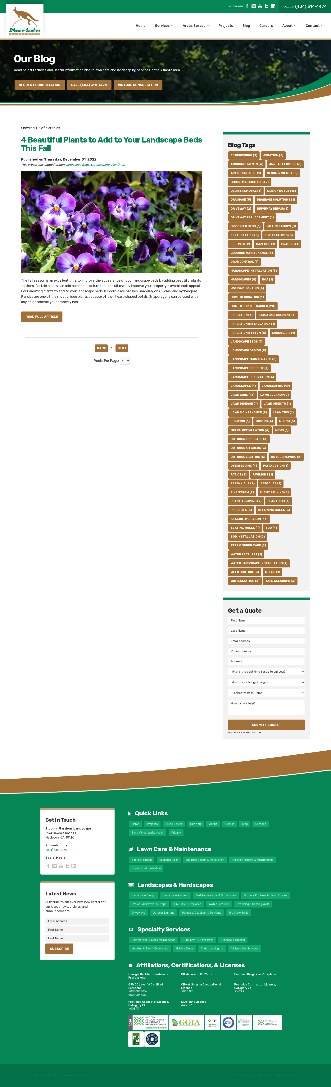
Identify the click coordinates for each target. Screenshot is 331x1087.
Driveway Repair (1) (272, 208)
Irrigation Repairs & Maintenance (252, 860)
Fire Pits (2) (240, 244)
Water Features (219, 904)
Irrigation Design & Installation (205, 860)
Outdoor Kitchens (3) (248, 448)
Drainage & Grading (233, 940)
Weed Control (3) (245, 572)
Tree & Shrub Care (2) (248, 545)
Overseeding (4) (244, 465)
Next (121, 348)
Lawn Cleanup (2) (274, 395)
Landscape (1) (283, 332)
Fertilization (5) (245, 235)
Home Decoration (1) (247, 297)
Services (162, 25)
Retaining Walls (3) (274, 510)
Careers (266, 25)
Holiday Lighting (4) (247, 288)
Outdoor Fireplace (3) (249, 439)
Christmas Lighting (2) (250, 182)
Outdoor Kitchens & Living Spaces (265, 895)
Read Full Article (41, 317)
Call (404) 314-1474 (89, 85)
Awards (229, 824)
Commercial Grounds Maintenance (153, 940)
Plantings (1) (278, 501)
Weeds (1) (272, 572)
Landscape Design (143, 895)
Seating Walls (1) (245, 528)
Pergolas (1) (271, 483)
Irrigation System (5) (248, 332)
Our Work (196, 824)
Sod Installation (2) (248, 536)
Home (141, 25)
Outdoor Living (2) (286, 457)
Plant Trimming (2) (246, 501)
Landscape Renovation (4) (252, 377)
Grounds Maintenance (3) (252, 253)
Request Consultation (39, 85)
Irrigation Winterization (146, 868)
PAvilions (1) (262, 474)
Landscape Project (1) (249, 368)
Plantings (118, 164)
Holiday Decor (184, 948)
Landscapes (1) (243, 386)
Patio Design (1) (275, 465)
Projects (226, 25)
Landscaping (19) (276, 386)
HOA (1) (267, 279)
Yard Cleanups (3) (280, 581)
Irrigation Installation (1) (253, 323)
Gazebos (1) (265, 244)
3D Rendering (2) (244, 155)
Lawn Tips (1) (283, 412)
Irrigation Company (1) (276, 315)
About (287, 25)
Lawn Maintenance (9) (249, 412)
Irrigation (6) (241, 315)
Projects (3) (241, 510)
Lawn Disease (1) (244, 403)
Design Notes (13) (281, 191)
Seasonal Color (168, 860)
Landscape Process (175, 895)
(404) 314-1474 (56, 850)
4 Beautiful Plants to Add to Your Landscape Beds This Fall (111, 144)
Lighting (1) (240, 421)
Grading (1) (290, 244)
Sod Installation (142, 860)
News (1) (281, 430)
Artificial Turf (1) (246, 173)
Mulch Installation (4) (250, 430)
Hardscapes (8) (243, 279)
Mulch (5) (287, 421)
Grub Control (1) (244, 261)
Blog (246, 25)
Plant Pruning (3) (274, 492)
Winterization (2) (245, 581)
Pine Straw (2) (242, 492)
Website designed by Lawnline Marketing (265, 1075)
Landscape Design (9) (248, 350)
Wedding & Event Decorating (150, 948)
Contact (313, 25)
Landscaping (100, 164)
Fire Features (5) (279, 235)
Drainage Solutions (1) (276, 199)
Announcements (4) (247, 164)
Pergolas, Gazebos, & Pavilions (201, 912)
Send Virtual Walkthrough (148, 832)
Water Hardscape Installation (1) (259, 563)
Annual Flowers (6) (285, 164)
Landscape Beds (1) (246, 341)
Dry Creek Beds (238, 912)
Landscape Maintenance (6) (253, 359)
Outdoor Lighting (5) (248, 457)
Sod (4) (271, 528)
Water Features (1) (246, 554)
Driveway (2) (241, 208)
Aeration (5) (273, 155)
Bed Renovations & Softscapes (216, 895)
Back (101, 348)
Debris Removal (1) (246, 191)
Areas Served (194, 25)
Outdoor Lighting (163, 912)
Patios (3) (239, 474)
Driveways (138, 912)
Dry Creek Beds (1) (246, 226)
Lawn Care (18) (242, 395)
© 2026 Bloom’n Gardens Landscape (62, 1075)
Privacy (176, 832)
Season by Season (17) (249, 519)
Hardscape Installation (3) (254, 270)
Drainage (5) (241, 199)
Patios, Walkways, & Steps (149, 904)
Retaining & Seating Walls (253, 904)
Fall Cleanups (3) (281, 226)
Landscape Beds (77, 164)
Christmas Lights (212, 948)
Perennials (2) (243, 483)
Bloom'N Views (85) (282, 173)
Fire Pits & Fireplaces (187, 904)
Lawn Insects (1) (277, 403)
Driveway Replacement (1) (252, 217)
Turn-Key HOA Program (198, 940)
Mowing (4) (264, 421)
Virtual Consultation (138, 85)
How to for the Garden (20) (253, 306)
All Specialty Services (244, 948)
